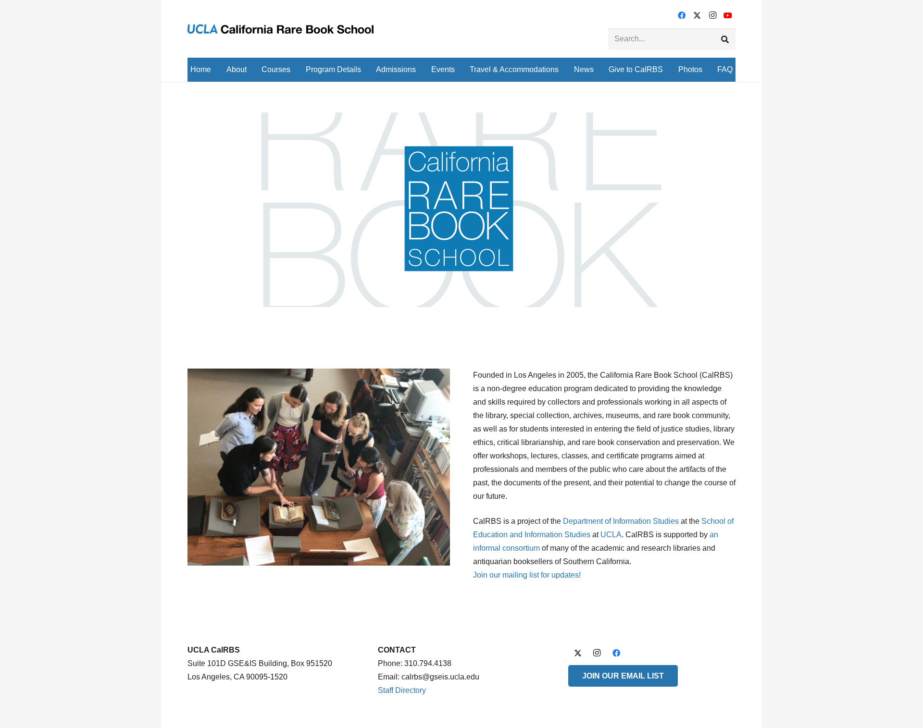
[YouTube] (728, 15)
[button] (253, 69)
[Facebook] (681, 15)
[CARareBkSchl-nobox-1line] (280, 29)
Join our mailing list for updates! (527, 575)
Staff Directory (402, 690)
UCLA (611, 535)
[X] (697, 15)
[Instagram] (712, 15)
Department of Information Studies (621, 521)
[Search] (725, 39)
